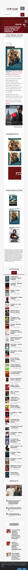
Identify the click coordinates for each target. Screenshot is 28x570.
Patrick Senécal (17, 362)
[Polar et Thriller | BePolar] (12, 9)
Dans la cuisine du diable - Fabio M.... (16, 379)
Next (14, 519)
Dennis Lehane (17, 313)
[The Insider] (13, 200)
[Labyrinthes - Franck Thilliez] (7, 474)
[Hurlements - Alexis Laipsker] (7, 299)
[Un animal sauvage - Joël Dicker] (7, 428)
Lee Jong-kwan (17, 449)
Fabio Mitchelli (17, 381)
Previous (14, 497)
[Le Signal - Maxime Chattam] (7, 285)
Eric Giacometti (17, 402)
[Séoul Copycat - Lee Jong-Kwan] (7, 448)
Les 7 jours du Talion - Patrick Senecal (15, 359)
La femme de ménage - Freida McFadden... (15, 440)
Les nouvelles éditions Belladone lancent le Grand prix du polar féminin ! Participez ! (16, 534)
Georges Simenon (17, 368)
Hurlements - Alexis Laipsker (16, 297)
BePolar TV (14, 481)
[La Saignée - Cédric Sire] (7, 414)
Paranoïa (8, 103)
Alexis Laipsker (17, 300)
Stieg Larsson (17, 468)
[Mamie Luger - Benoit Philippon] (7, 408)
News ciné (20, 34)
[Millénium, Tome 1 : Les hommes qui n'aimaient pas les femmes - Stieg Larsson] (7, 468)
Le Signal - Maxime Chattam (16, 284)
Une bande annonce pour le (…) (14, 228)
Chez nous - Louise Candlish (16, 344)
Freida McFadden (17, 443)
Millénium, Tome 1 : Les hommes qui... (16, 466)
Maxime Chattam (17, 286)
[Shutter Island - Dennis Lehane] (7, 313)
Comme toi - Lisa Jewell (15, 304)
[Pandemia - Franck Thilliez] (7, 461)
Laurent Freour (17, 375)
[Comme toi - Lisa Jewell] (7, 306)
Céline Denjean (17, 435)
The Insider (12, 194)
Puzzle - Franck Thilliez (15, 291)
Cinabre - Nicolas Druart (15, 324)
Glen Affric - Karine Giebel (16, 351)
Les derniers (14, 524)
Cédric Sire (16, 415)
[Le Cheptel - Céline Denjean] (7, 434)
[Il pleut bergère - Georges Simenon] (7, 367)
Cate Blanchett (14, 73)
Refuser (24, 569)
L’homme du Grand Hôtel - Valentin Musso (16, 339)
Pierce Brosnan (15, 74)
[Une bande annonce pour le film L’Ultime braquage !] (14, 236)
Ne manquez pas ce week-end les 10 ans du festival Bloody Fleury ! (16, 556)
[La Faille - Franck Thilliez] (7, 454)
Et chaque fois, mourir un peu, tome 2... (15, 421)
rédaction (15, 259)
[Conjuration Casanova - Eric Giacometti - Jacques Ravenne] (7, 400)
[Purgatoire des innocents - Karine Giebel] (7, 333)
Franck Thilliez (17, 281)
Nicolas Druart (17, 327)
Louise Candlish (17, 347)
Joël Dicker (16, 429)
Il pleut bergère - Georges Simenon (15, 365)
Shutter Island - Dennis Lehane (15, 311)
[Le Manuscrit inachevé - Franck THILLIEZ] (7, 278)
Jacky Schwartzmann (18, 388)
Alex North (16, 322)
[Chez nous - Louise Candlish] (7, 346)
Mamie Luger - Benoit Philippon (15, 406)
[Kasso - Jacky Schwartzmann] (7, 387)
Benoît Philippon (17, 408)
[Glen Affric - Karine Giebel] (7, 353)
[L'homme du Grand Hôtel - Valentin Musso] (7, 339)
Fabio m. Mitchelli (14, 383)
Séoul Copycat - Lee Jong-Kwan (16, 446)
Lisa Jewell (16, 307)
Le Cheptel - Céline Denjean (16, 433)
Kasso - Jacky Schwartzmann (15, 385)
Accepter (19, 569)
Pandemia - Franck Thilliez (16, 459)
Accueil (8, 34)
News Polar (13, 34)
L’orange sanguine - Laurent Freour (16, 372)
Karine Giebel (16, 335)
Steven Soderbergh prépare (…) (14, 209)
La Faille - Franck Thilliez (15, 452)
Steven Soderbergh (17, 71)
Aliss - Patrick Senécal (14, 392)
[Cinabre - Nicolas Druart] (7, 326)
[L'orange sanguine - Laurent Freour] (7, 374)
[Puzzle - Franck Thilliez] (7, 292)
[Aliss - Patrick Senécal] (7, 393)
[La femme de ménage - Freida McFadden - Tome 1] (7, 441)
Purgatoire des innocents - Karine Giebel (16, 332)
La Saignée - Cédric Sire (16, 413)
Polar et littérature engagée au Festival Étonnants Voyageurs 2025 (16, 546)
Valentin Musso (17, 342)
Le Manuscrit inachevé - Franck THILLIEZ (15, 278)
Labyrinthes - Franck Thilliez (14, 473)
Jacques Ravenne (14, 403)
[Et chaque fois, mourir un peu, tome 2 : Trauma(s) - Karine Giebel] (7, 421)
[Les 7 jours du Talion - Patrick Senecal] (7, 360)
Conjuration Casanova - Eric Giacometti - (15, 399)
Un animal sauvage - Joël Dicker (16, 426)
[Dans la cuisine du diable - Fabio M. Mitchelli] (7, 379)
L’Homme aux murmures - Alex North (15, 319)
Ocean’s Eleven (9, 101)
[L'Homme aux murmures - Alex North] (7, 319)
